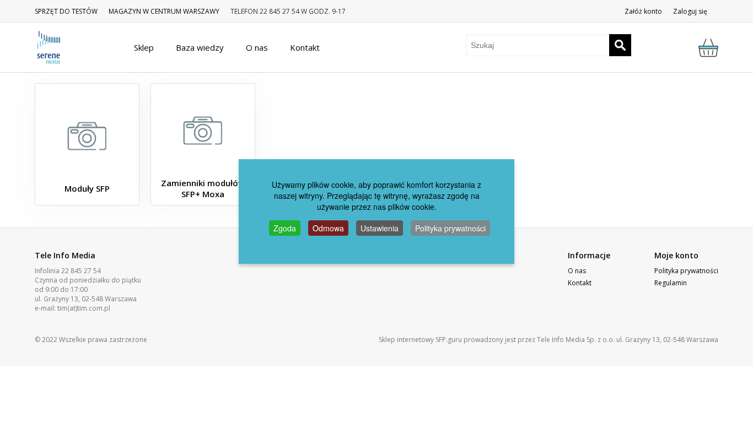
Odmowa (328, 228)
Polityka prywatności (686, 270)
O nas (577, 270)
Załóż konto (643, 11)
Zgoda (284, 228)
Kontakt (579, 283)
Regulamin (670, 283)
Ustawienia (380, 228)
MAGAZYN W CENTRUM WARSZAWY (164, 11)
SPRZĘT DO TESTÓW (66, 11)
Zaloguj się (690, 11)
